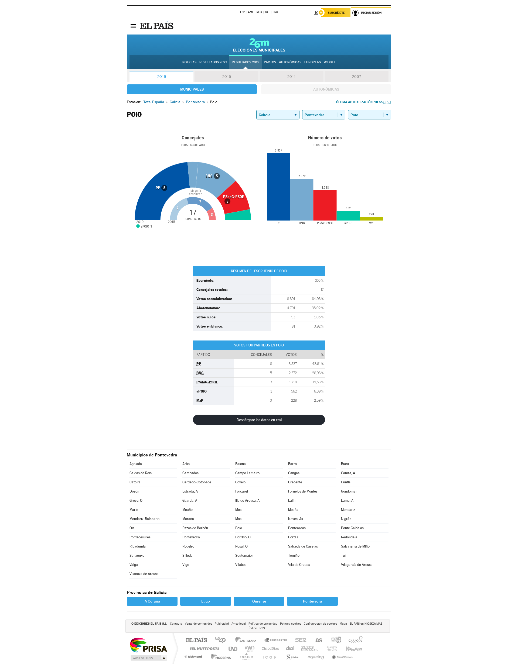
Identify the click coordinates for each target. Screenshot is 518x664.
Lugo (205, 601)
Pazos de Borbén (195, 528)
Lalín (291, 500)
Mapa (343, 623)
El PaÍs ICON (269, 656)
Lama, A (347, 500)
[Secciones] (133, 25)
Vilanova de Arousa (144, 574)
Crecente (295, 482)
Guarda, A (189, 500)
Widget (330, 62)
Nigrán (346, 519)
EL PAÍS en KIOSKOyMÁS (366, 623)
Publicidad (222, 623)
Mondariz (348, 510)
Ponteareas (297, 528)
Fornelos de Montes (303, 491)
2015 (226, 76)
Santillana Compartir (276, 640)
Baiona (240, 464)
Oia (132, 528)
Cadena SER (299, 640)
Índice (253, 628)
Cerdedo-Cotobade (196, 482)
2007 (356, 76)
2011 (291, 76)
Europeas (312, 62)
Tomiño (293, 555)
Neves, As (295, 519)
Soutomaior (244, 555)
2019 (161, 76)
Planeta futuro (329, 648)
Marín (134, 510)
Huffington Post (203, 648)
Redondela (349, 537)
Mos (238, 519)
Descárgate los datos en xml (259, 420)
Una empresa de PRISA (148, 644)
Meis (238, 510)
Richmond (193, 656)
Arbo (186, 464)
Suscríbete (336, 13)
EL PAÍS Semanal (309, 648)
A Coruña (152, 601)
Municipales (192, 89)
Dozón (134, 491)
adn (334, 640)
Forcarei (241, 491)
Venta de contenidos (198, 623)
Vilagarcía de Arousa (357, 565)
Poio (238, 528)
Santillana (247, 640)
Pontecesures (140, 537)
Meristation (341, 656)
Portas (293, 537)
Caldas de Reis (141, 473)
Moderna (219, 656)
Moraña (188, 519)
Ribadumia (138, 546)
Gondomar (349, 491)
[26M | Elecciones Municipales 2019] (259, 45)
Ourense (259, 601)
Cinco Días (269, 648)
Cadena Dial (290, 648)
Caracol (354, 640)
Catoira (135, 482)
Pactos (270, 62)
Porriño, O (243, 537)
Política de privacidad (262, 623)
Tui (343, 555)
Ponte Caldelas (352, 528)
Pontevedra (191, 537)
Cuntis (345, 482)
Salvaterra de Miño (355, 546)
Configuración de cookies (320, 623)
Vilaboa (241, 565)
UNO (233, 648)
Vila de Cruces (299, 565)
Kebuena (349, 648)
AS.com (316, 640)
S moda (292, 656)
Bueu (345, 464)
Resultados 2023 (213, 62)
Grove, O (136, 500)
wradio (249, 648)
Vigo (185, 565)
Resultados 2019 (245, 62)
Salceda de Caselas (303, 546)
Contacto (176, 623)
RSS (262, 628)
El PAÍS (196, 640)
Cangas (293, 473)
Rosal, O (241, 546)
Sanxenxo (137, 555)
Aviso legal (238, 623)
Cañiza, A (348, 473)
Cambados (190, 473)
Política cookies (290, 623)
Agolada (136, 464)
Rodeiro (188, 546)
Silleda (187, 555)
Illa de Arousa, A (247, 500)
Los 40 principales (222, 640)
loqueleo (316, 656)
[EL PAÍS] (157, 25)
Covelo (240, 482)
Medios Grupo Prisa (148, 658)
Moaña (293, 510)
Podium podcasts (246, 656)
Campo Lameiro (247, 473)
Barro (292, 464)
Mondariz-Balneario (144, 519)
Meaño (187, 510)
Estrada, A (190, 491)
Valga (134, 565)
